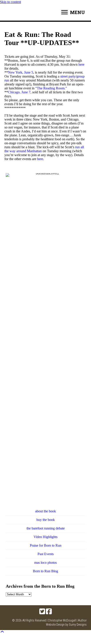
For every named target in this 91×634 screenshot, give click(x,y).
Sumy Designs (78, 624)
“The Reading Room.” (51, 88)
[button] (42, 611)
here (81, 64)
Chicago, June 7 (19, 92)
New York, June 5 (20, 72)
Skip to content (10, 2)
